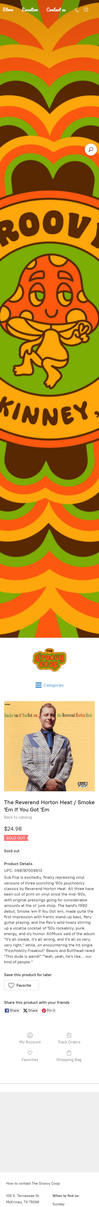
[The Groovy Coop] (49, 660)
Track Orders (69, 1042)
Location (30, 9)
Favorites (30, 1059)
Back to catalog (18, 817)
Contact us (56, 9)
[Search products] (91, 150)
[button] (21, 985)
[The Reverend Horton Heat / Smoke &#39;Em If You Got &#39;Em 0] (49, 746)
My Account (30, 1042)
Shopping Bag (68, 1059)
